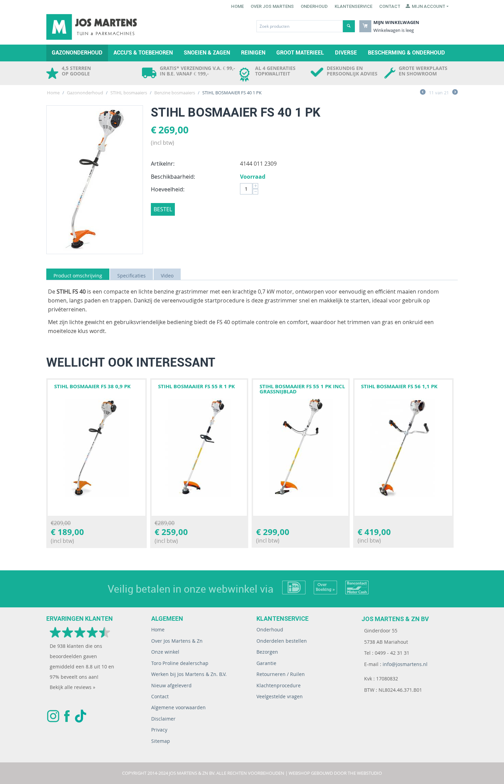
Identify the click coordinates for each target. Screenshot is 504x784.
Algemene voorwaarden (178, 707)
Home (237, 6)
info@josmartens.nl (405, 664)
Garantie (266, 663)
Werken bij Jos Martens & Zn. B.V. (189, 674)
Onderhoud (314, 6)
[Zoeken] (349, 26)
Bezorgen (267, 652)
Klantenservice (353, 6)
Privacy (159, 729)
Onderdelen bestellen (281, 641)
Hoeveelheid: (167, 189)
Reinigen (253, 52)
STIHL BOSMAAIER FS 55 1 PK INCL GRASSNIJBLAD (302, 389)
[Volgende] (455, 92)
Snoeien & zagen (207, 52)
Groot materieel (300, 52)
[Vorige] (422, 92)
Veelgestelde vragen (279, 696)
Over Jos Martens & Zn (177, 641)
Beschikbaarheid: (173, 176)
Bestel (163, 209)
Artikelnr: (163, 163)
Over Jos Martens (272, 6)
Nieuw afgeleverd (171, 685)
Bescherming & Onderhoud (406, 52)
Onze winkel (165, 652)
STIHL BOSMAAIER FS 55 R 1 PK (196, 386)
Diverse (346, 52)
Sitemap (160, 741)
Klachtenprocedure (278, 685)
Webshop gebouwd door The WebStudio (335, 773)
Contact (389, 6)
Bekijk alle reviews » (72, 687)
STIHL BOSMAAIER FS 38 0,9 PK (92, 386)
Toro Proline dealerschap (179, 663)
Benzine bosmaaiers (174, 93)
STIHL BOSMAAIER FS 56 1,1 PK (399, 386)
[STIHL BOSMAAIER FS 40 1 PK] (95, 180)
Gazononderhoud (77, 52)
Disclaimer (163, 718)
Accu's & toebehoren (143, 52)
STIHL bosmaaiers (128, 93)
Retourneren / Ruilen (280, 674)
